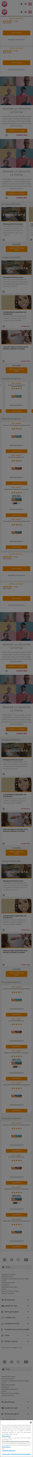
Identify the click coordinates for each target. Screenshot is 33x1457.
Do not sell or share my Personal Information (16, 1454)
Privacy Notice (6, 1436)
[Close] (31, 1422)
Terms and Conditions (8, 1450)
